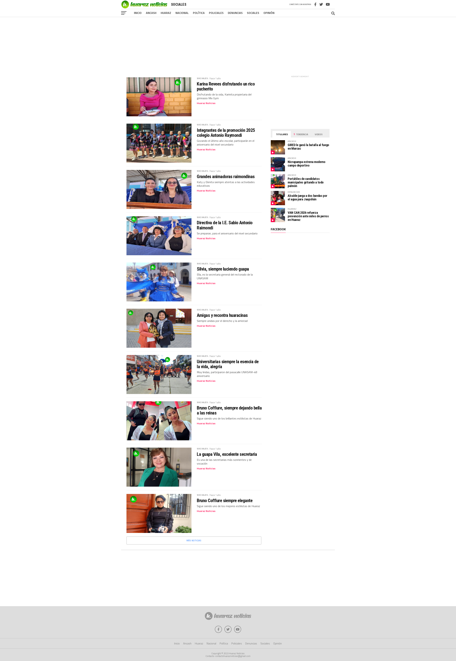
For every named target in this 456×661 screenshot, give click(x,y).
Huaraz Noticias (206, 103)
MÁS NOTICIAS (193, 540)
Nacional (182, 13)
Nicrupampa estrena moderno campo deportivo (306, 163)
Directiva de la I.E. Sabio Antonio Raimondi (225, 225)
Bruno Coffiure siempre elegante (224, 500)
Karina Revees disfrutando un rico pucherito (226, 86)
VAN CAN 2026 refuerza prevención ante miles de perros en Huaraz (308, 216)
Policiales (216, 13)
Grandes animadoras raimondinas (226, 176)
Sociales (253, 13)
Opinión (268, 13)
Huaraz (166, 13)
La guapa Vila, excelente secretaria (227, 454)
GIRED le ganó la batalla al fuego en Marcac (308, 146)
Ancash (151, 13)
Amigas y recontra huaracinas (222, 315)
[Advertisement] (228, 44)
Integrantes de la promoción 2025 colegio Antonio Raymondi (226, 133)
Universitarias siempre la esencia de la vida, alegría (228, 364)
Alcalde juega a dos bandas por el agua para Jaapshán (307, 197)
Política (199, 13)
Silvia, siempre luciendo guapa (223, 268)
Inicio (138, 13)
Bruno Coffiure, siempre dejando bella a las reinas (229, 410)
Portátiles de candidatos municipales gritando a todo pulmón (306, 182)
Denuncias (235, 13)
